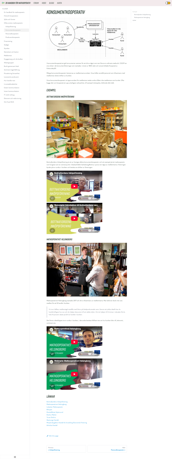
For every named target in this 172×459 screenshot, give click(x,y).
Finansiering (8, 41)
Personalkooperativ (12, 34)
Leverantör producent (11, 77)
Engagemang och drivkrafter (13, 59)
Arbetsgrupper (9, 63)
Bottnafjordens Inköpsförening (57, 402)
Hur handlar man (9, 81)
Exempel (135, 12)
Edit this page (53, 436)
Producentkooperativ (13, 37)
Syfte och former (9, 19)
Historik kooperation (11, 16)
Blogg (51, 2)
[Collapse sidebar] (15, 457)
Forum (36, 2)
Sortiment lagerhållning (12, 70)
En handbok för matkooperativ (14, 12)
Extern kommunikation (11, 88)
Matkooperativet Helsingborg (56, 404)
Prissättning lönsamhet (12, 73)
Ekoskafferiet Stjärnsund (55, 412)
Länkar (134, 20)
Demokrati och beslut (11, 52)
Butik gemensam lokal (11, 66)
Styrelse (6, 48)
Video (44, 2)
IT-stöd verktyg (9, 95)
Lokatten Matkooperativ (55, 407)
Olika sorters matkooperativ (13, 23)
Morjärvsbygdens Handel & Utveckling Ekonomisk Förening (67, 423)
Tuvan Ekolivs (51, 417)
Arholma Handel (52, 425)
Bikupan (49, 410)
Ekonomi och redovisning (12, 98)
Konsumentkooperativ (13, 30)
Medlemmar (8, 56)
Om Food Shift (9, 102)
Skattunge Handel (53, 420)
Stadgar (6, 45)
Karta (59, 2)
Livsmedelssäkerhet (10, 84)
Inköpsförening (11, 27)
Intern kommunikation (11, 91)
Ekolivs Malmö (51, 415)
